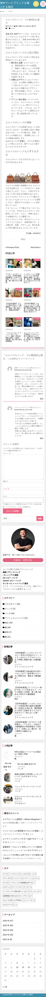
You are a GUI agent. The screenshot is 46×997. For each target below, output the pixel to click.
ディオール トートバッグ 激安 (15, 583)
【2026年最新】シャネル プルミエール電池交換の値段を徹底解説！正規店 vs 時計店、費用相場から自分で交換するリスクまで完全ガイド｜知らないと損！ (28, 708)
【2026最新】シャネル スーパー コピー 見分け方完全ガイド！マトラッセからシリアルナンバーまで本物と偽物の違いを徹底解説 (28, 657)
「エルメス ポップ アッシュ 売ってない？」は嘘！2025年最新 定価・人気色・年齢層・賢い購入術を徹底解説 (14, 337)
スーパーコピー (17, 887)
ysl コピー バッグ (10, 578)
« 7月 (5, 987)
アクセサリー (12, 604)
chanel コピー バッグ (12, 581)
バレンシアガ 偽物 (10, 575)
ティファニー (16, 878)
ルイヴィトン (27, 878)
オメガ (5, 883)
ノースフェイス (14, 874)
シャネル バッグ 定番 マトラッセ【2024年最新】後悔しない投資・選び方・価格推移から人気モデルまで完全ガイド (32, 278)
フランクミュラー (35, 891)
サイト (5, 496)
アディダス (7, 878)
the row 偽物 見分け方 (27, 764)
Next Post (35, 247)
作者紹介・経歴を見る (23, 560)
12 (17, 967)
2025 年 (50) (8, 925)
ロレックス (32, 874)
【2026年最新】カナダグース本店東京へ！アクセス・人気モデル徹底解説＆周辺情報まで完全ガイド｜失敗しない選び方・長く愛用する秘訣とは (28, 726)
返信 (41, 399)
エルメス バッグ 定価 (14, 141)
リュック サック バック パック (28, 786)
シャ (15, 905)
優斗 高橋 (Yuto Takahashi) (23, 26)
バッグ (13, 28)
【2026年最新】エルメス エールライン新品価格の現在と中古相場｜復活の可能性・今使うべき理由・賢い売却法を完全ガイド (32, 308)
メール (6, 489)
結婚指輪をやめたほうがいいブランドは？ (17, 896)
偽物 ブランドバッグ (11, 572)
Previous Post (13, 247)
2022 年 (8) (7, 939)
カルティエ (7, 887)
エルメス (36, 878)
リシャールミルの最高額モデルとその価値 (21, 831)
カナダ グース (8, 905)
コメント (7, 453)
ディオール (28, 887)
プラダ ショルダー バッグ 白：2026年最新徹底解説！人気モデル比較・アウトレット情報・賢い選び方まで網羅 (14, 278)
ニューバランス (29, 900)
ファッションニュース (16, 618)
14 (29, 967)
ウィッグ (9, 609)
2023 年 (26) (8, 935)
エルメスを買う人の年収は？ (13, 900)
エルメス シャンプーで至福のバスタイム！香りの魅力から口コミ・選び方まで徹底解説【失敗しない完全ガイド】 (32, 337)
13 (23, 967)
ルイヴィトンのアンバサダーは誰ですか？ (21, 839)
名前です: (7, 555)
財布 (7, 632)
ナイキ (5, 874)
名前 (5, 481)
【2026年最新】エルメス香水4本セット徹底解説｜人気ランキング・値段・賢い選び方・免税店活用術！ (14, 307)
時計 (8, 623)
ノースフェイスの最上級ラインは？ (15, 891)
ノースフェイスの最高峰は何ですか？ (22, 883)
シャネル (24, 874)
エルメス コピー (12, 34)
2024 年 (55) (8, 930)
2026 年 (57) (8, 921)
